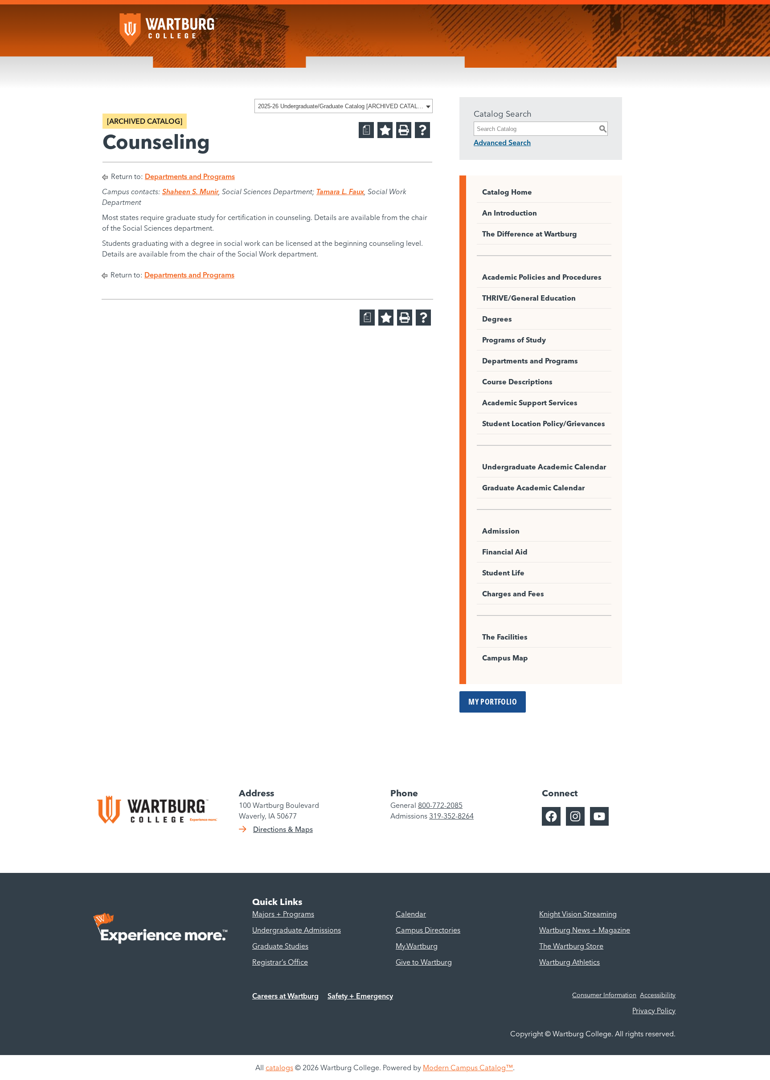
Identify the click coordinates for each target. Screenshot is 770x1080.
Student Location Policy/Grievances (543, 423)
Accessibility (658, 995)
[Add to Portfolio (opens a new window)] (385, 130)
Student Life (503, 572)
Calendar (411, 913)
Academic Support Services (530, 402)
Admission (501, 530)
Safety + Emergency (360, 995)
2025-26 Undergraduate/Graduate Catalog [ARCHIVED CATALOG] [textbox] (340, 106)
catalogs (279, 1067)
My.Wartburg (417, 945)
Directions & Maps (283, 829)
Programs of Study (514, 339)
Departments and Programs (190, 176)
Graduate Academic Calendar (533, 487)
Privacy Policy (654, 1010)
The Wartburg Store (571, 945)
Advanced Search (502, 142)
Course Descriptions (517, 381)
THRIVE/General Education (529, 297)
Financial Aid (505, 551)
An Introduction (509, 212)
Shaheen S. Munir (190, 191)
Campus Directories (428, 929)
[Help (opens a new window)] (422, 130)
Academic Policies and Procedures (542, 277)
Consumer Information (604, 995)
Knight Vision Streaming (578, 913)
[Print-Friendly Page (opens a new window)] (403, 130)
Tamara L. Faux (340, 191)
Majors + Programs (283, 913)
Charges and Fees (513, 593)
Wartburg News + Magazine (584, 929)
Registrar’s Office (280, 962)
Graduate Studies (280, 945)
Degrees (497, 318)
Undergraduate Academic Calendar (544, 466)
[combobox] (343, 106)
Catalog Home (507, 191)
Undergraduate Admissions (296, 929)
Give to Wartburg (424, 962)
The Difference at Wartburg (529, 233)
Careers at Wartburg (285, 995)
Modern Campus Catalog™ (468, 1067)
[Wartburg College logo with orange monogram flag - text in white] (168, 25)
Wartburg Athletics (569, 962)
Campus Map (505, 657)
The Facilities (505, 636)
